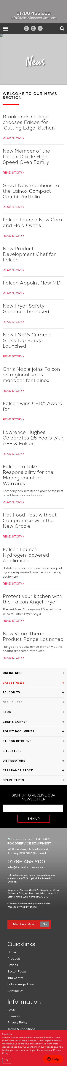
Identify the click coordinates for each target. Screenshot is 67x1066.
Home (11, 952)
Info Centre (15, 977)
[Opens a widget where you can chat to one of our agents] (53, 1059)
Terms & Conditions (21, 1029)
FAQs (7, 712)
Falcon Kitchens (17, 741)
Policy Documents (18, 731)
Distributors (14, 760)
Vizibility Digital (28, 907)
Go (45, 924)
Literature (12, 751)
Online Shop (13, 673)
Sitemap (13, 1016)
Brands (12, 964)
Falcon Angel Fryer (21, 984)
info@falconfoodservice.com (33, 18)
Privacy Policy (17, 1022)
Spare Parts (13, 780)
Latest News (14, 682)
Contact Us (15, 990)
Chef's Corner (15, 721)
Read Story (13, 138)
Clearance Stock (18, 770)
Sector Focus (16, 971)
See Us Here (13, 702)
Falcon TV (11, 692)
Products (13, 958)
